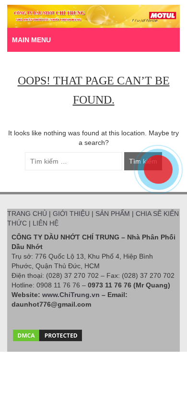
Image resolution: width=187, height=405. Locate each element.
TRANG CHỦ (27, 213)
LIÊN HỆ (45, 223)
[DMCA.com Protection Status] (47, 333)
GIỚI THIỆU (71, 213)
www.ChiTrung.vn (71, 294)
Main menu (31, 40)
